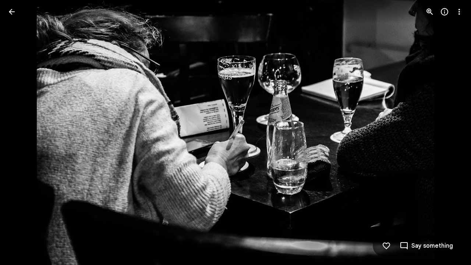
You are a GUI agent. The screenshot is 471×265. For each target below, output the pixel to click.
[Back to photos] (12, 12)
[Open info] (444, 11)
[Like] (386, 245)
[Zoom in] (429, 11)
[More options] (459, 11)
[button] (20, 132)
